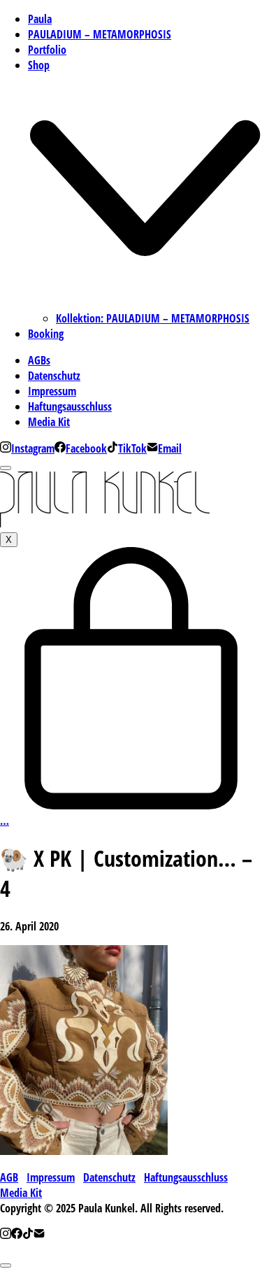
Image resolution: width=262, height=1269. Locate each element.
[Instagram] (5, 1234)
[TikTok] (28, 1234)
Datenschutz (109, 1177)
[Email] (39, 1234)
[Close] (5, 468)
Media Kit (21, 1192)
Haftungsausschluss (186, 1177)
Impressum (51, 1177)
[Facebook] (16, 1234)
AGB (9, 1177)
